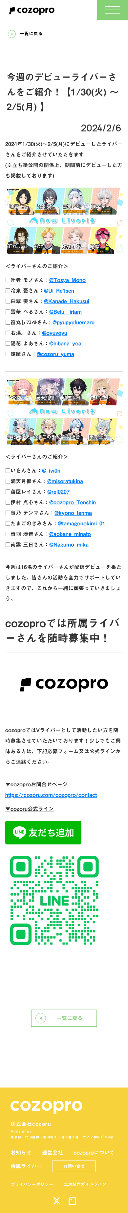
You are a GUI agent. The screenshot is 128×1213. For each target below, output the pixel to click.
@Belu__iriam (65, 311)
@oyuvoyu (54, 333)
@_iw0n (51, 470)
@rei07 (58, 491)
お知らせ (21, 1152)
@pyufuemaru (74, 322)
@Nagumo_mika (69, 544)
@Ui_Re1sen (59, 290)
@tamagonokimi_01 (81, 523)
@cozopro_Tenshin (72, 502)
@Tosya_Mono (67, 280)
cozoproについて (94, 1152)
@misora (65, 481)
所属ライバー (26, 1166)
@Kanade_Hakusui (66, 301)
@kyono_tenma (73, 513)
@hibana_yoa (65, 343)
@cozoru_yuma (55, 354)
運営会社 (52, 1152)
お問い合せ (74, 1166)
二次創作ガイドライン (85, 1184)
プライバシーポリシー (32, 1184)
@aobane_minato (70, 534)
